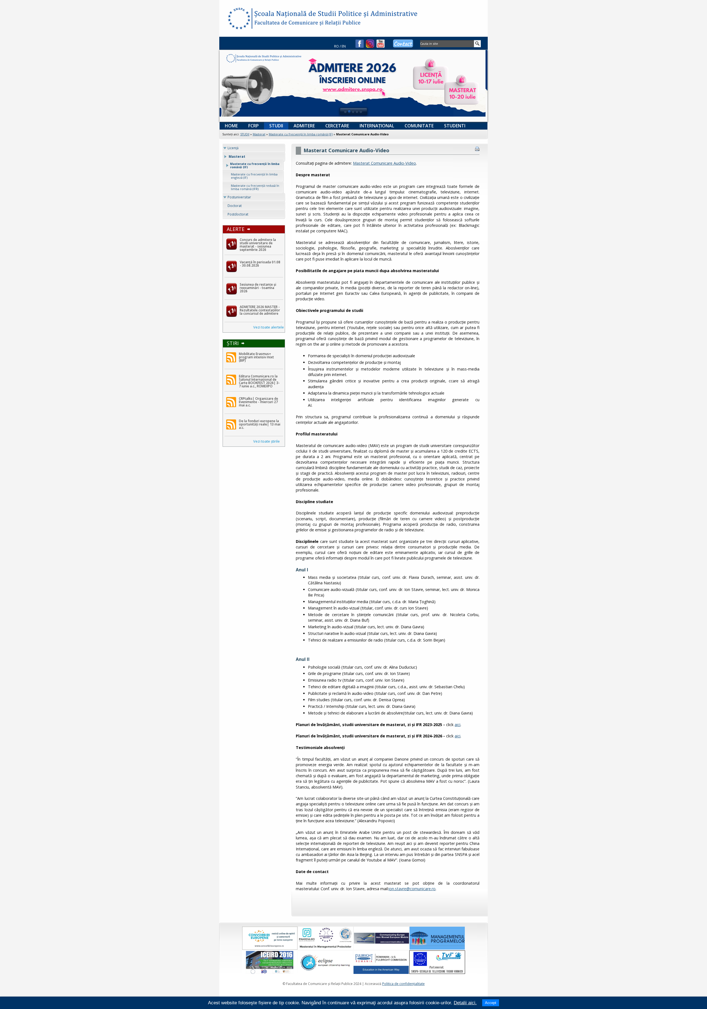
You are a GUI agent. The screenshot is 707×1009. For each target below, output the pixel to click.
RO (336, 46)
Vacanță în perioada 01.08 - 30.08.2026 (260, 264)
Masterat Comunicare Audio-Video (384, 163)
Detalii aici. (465, 1002)
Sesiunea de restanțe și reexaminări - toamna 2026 (258, 287)
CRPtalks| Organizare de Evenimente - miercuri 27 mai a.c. (258, 402)
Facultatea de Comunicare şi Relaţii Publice (238, 19)
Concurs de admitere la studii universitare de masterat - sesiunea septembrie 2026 (258, 244)
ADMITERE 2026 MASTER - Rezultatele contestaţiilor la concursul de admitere (260, 310)
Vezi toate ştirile (266, 441)
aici (457, 724)
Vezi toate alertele (268, 327)
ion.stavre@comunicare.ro (412, 888)
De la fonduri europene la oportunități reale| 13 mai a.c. (259, 424)
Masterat (259, 134)
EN (344, 46)
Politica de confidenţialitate (403, 983)
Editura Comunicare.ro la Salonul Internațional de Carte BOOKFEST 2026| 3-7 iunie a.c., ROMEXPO (259, 381)
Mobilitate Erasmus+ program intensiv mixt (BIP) (256, 357)
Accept (490, 1003)
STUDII (244, 134)
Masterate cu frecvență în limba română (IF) (301, 134)
